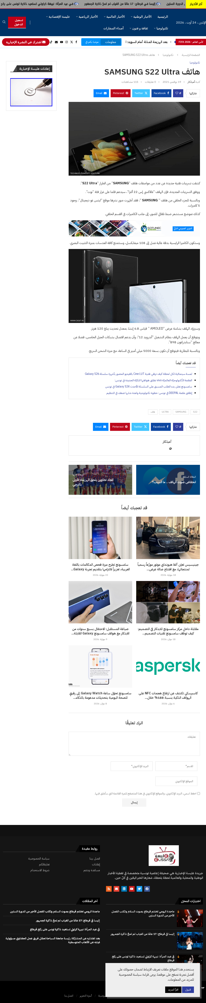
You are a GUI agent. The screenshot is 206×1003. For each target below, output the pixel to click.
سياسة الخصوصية (38, 858)
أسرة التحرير (86, 996)
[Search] (4, 22)
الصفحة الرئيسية (191, 55)
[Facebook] (76, 42)
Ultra (165, 412)
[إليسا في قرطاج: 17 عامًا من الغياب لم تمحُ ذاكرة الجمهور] (190, 941)
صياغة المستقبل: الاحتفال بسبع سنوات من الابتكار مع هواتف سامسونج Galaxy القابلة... (100, 631)
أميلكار (191, 82)
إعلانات (96, 864)
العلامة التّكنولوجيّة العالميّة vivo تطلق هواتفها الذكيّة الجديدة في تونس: (153, 380)
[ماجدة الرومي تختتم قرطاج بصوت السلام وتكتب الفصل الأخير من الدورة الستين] (190, 918)
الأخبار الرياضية (88, 16)
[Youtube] (61, 42)
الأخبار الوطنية (142, 16)
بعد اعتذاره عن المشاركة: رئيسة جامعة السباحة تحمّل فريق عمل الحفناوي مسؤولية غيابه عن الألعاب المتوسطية (53, 940)
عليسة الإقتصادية (59, 16)
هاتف (153, 412)
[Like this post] (176, 93)
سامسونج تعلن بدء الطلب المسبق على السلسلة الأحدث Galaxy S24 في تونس (148, 386)
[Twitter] (71, 42)
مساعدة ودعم (91, 870)
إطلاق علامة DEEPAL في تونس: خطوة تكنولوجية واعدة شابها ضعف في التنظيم (149, 393)
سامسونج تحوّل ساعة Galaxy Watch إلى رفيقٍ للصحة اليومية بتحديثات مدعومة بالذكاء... (100, 695)
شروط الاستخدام (39, 870)
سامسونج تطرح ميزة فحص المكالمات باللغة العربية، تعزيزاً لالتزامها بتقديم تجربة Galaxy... (100, 567)
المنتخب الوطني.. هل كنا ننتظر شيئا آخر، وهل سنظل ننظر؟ (129, 42)
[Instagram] (66, 42)
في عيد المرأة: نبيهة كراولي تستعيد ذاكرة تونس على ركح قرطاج (66, 4)
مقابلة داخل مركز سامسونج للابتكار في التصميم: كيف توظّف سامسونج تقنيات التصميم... (168, 631)
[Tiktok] (51, 42)
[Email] (56, 42)
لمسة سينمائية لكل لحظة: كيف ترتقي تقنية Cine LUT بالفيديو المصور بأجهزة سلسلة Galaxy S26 (138, 374)
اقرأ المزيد (173, 990)
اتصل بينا (95, 858)
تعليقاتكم (44, 864)
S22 (195, 412)
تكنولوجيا (162, 28)
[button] (170, 42)
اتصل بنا (68, 996)
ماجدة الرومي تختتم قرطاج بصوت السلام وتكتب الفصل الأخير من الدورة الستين (142, 913)
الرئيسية (163, 16)
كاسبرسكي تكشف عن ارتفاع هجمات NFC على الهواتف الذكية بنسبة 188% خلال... (168, 695)
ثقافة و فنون (140, 28)
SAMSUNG (180, 412)
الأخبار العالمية (115, 16)
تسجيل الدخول (18, 22)
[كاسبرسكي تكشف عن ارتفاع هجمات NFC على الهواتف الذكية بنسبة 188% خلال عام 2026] (168, 666)
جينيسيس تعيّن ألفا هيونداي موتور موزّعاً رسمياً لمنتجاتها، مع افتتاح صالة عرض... (168, 567)
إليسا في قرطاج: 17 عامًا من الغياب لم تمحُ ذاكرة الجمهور (152, 4)
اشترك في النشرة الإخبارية (24, 42)
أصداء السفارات (113, 28)
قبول (188, 990)
